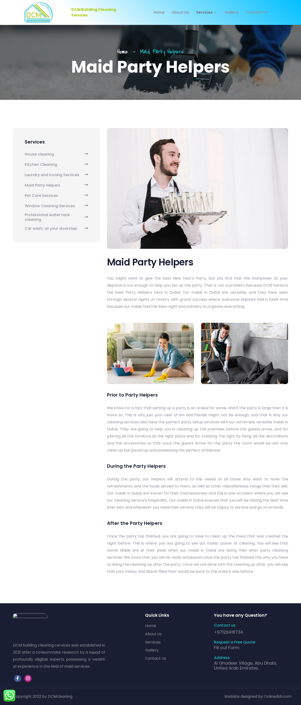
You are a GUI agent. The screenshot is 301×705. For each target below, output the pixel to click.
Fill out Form (226, 647)
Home (159, 12)
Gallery (232, 12)
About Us (180, 12)
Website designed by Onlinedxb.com (258, 696)
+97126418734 (228, 632)
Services (204, 12)
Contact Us (257, 12)
